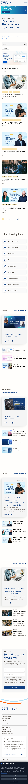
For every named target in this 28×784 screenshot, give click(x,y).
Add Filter (6, 48)
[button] (25, 2)
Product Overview (6, 716)
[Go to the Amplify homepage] (9, 708)
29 (11, 219)
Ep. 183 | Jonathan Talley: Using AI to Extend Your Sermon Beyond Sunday (13, 152)
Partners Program (6, 731)
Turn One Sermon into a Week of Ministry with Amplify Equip (13, 180)
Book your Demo (6, 718)
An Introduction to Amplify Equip (10, 68)
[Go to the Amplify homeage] (6, 2)
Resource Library (6, 727)
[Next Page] (17, 219)
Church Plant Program (7, 729)
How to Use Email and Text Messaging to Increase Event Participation (12, 95)
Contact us (4, 720)
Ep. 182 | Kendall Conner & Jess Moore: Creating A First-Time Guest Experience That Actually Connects (13, 208)
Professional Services (7, 733)
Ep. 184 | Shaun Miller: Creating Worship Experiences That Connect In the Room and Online (12, 124)
